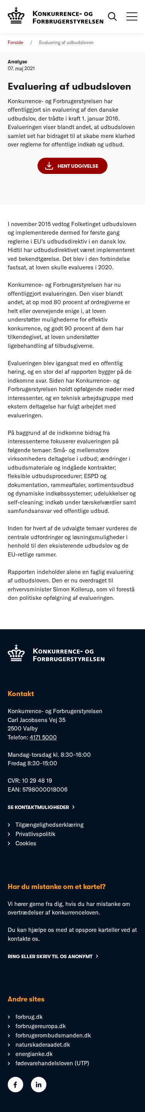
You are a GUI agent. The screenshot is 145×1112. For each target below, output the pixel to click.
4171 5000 (43, 737)
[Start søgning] (112, 16)
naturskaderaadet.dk (42, 1044)
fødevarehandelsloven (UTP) (52, 1063)
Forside (15, 42)
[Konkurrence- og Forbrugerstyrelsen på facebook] (15, 1090)
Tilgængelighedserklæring (49, 824)
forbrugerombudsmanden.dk (53, 1035)
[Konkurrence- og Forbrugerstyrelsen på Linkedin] (38, 1090)
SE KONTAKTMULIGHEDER (38, 807)
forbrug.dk (29, 1016)
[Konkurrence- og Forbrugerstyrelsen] (55, 16)
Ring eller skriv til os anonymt (50, 956)
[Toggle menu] (131, 16)
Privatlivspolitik (35, 834)
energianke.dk (34, 1054)
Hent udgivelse (78, 166)
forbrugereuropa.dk (40, 1026)
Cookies (25, 843)
